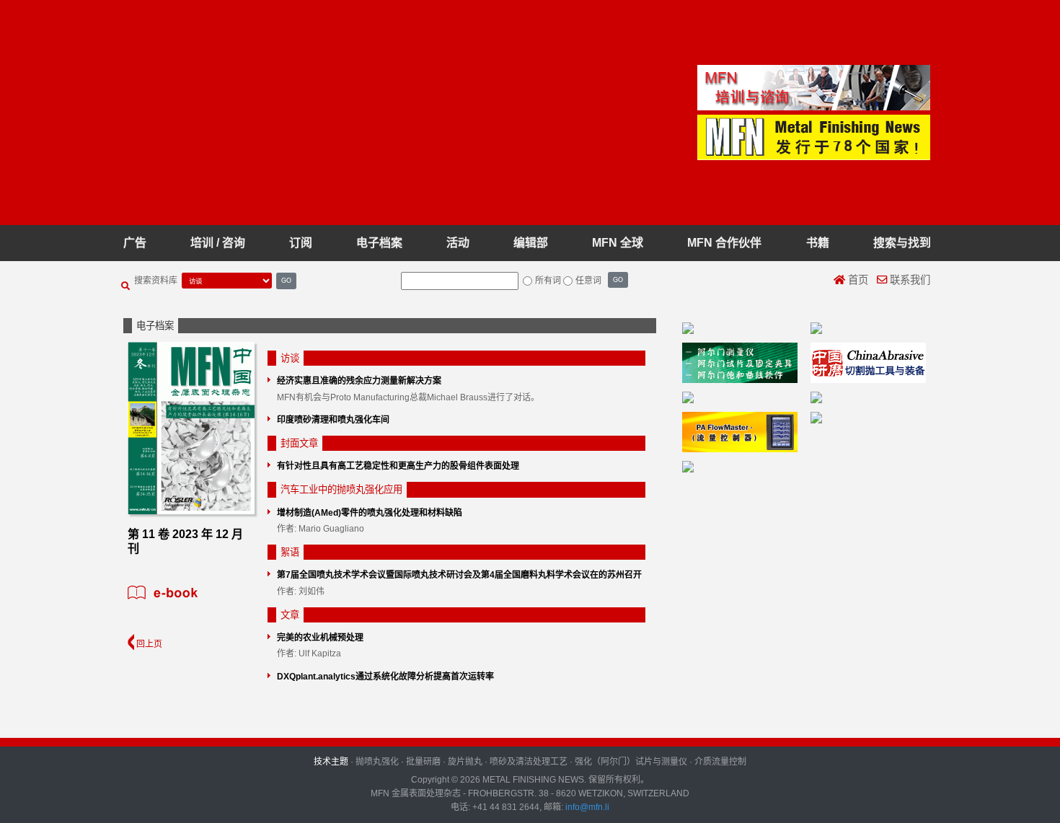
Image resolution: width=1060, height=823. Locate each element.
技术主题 (331, 762)
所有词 (548, 281)
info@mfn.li (586, 807)
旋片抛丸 (465, 762)
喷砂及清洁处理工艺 (528, 762)
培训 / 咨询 (217, 243)
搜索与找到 (902, 243)
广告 (134, 243)
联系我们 (908, 280)
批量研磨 (423, 762)
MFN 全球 (617, 243)
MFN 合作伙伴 (724, 243)
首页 (856, 280)
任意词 (588, 281)
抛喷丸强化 (377, 762)
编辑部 (530, 243)
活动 (457, 243)
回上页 (148, 644)
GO (286, 280)
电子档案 (379, 243)
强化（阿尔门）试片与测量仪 (631, 762)
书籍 (817, 243)
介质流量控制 (720, 762)
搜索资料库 (155, 281)
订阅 (300, 243)
